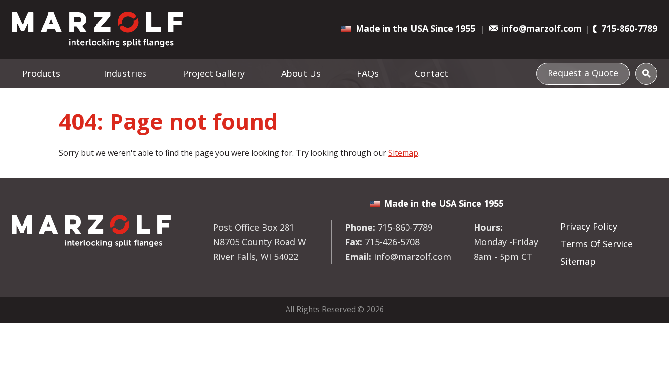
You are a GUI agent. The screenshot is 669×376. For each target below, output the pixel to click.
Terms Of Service (596, 244)
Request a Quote (583, 73)
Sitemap (403, 152)
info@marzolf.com (541, 28)
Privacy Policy (588, 226)
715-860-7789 (629, 28)
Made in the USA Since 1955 (415, 28)
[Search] (646, 74)
